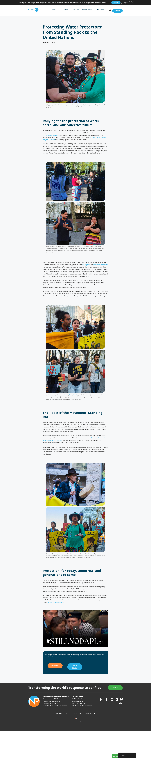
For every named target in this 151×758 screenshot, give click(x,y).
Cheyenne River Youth (100, 265)
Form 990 (68, 713)
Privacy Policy (78, 713)
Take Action (100, 10)
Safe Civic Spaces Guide (55, 602)
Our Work (65, 10)
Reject (125, 2)
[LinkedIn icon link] (101, 699)
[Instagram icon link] (111, 699)
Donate (117, 11)
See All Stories (74, 667)
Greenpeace (86, 265)
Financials (59, 713)
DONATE (115, 688)
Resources (75, 10)
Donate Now (55, 666)
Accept (116, 2)
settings (104, 2)
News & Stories (87, 10)
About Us (55, 10)
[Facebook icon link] (106, 699)
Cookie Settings (90, 713)
